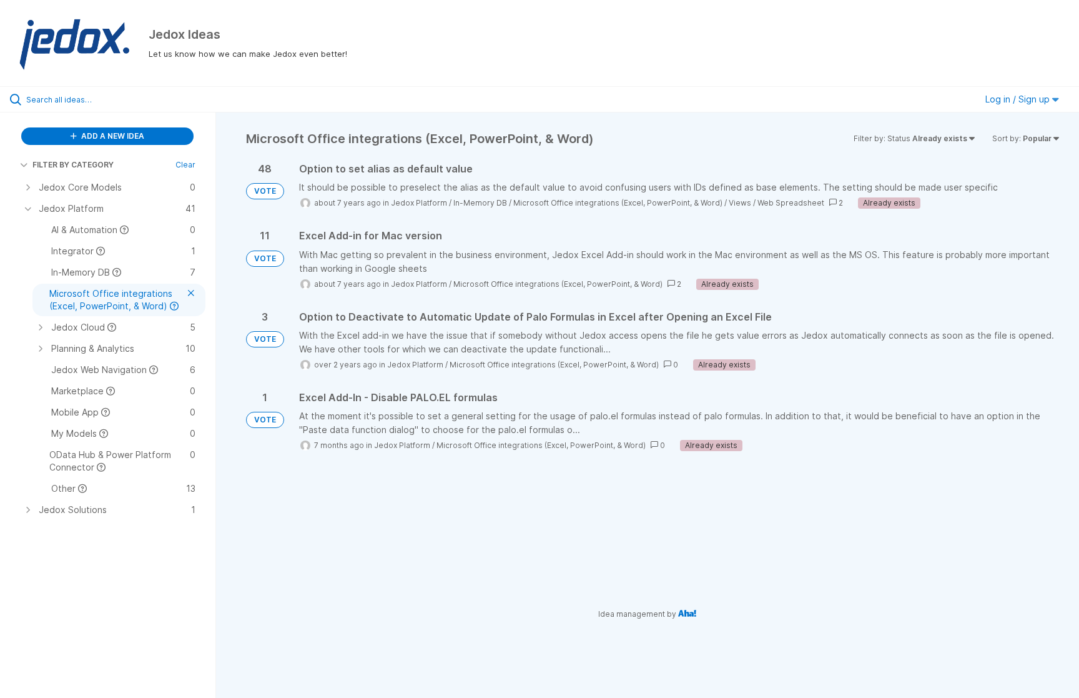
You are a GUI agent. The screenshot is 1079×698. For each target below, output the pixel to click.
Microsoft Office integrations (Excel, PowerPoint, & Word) (617, 202)
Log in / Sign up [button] (1018, 99)
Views (740, 202)
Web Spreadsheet (790, 202)
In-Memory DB (480, 202)
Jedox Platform (419, 202)
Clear (185, 164)
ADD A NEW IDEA (111, 136)
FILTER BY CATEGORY (73, 164)
